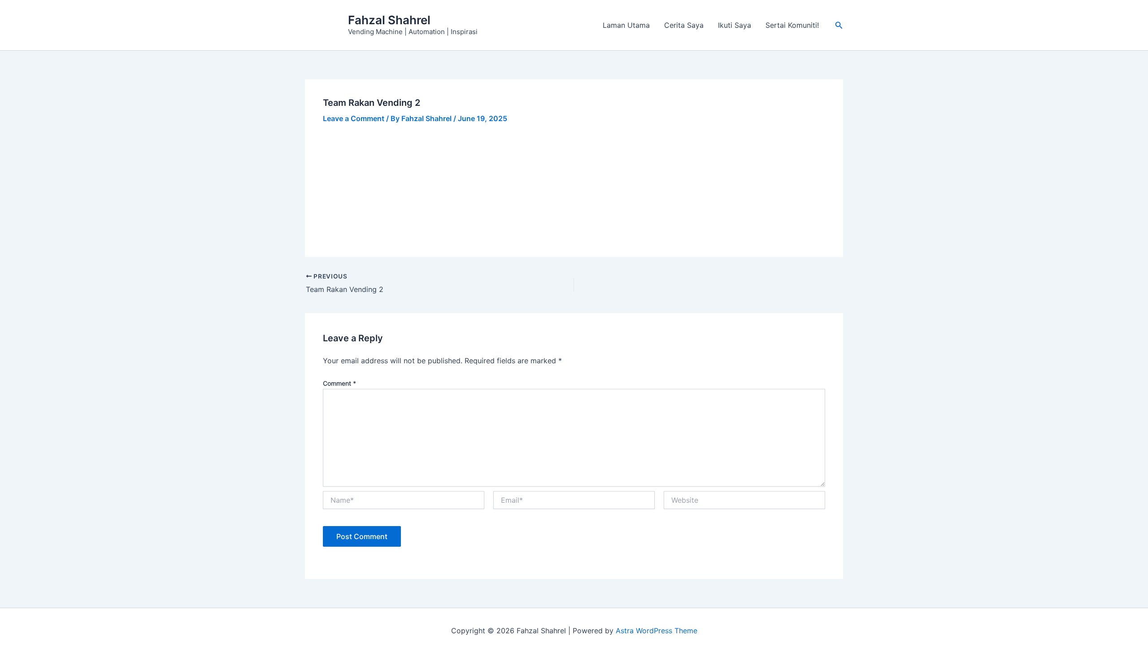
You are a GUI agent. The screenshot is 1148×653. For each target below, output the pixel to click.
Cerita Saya (684, 25)
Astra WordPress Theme (656, 630)
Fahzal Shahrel (389, 20)
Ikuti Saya (734, 25)
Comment (339, 383)
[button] (839, 25)
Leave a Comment (353, 118)
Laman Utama (626, 25)
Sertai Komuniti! (792, 25)
